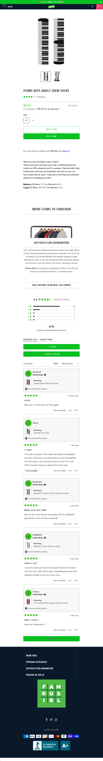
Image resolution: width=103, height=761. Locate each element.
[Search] (92, 6)
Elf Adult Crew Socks (41, 433)
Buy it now (52, 136)
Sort (56, 364)
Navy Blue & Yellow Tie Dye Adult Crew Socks (51, 493)
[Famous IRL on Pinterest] (51, 720)
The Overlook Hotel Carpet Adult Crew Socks (51, 603)
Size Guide (72, 105)
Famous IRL (54, 730)
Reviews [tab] (30, 340)
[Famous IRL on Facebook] (47, 720)
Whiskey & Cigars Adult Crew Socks (47, 546)
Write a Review (57, 355)
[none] (46, 76)
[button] (51, 97)
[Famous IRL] (51, 6)
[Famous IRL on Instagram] (56, 720)
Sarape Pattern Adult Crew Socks (46, 383)
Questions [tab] (47, 340)
